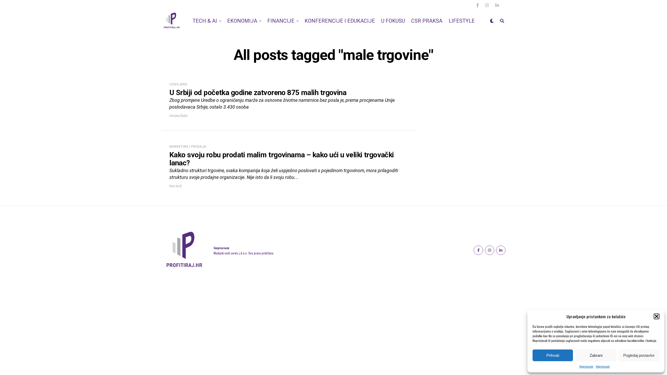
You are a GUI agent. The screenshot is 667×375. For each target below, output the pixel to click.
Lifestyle (462, 21)
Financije (280, 21)
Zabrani (596, 355)
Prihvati (552, 355)
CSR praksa (426, 21)
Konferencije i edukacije (340, 21)
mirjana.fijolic (178, 115)
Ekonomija (242, 21)
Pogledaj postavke (638, 355)
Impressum (586, 366)
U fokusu (393, 21)
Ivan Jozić (175, 185)
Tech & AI (205, 21)
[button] (656, 316)
